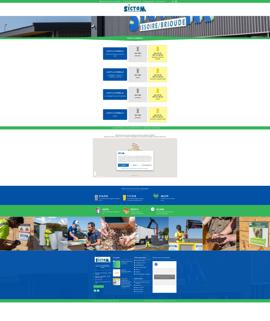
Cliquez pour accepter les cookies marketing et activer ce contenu (164, 277)
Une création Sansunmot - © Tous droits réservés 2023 (106, 300)
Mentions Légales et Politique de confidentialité (139, 168)
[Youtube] (176, 1)
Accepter (123, 165)
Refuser (135, 165)
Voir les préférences (146, 165)
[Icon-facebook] (173, 1)
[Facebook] (95, 290)
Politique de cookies (125, 168)
